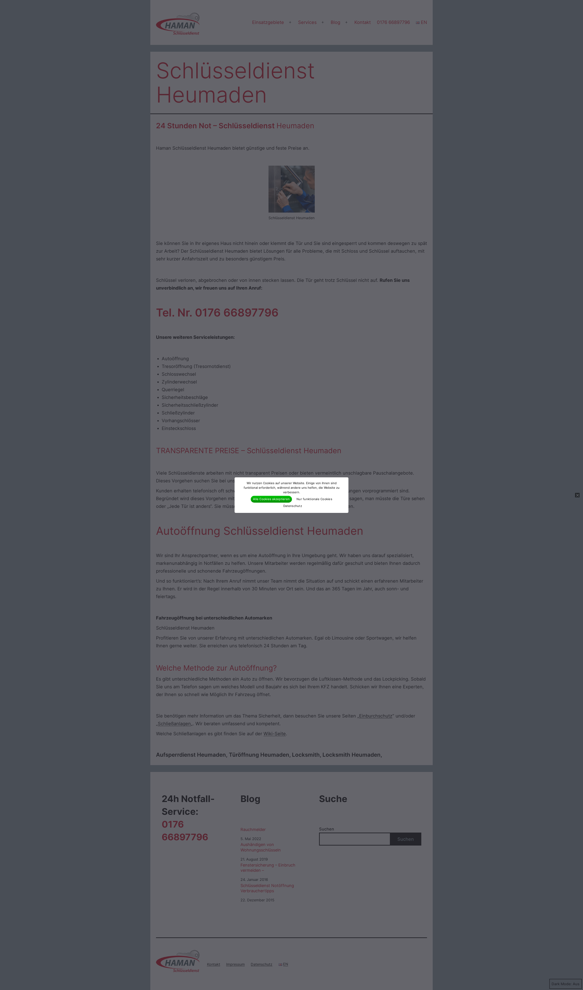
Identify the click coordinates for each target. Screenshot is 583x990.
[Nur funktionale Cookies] (577, 495)
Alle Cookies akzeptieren (271, 499)
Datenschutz (292, 506)
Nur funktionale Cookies (314, 499)
